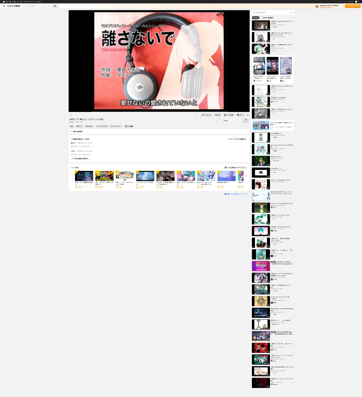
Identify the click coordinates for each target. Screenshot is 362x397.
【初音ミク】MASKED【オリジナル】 (281, 286)
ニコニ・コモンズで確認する (237, 139)
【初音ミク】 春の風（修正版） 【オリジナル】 (281, 239)
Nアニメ (33, 1)
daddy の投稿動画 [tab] (268, 17)
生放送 (14, 1)
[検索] (55, 6)
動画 (7, 1)
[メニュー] (248, 115)
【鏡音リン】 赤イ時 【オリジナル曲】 (281, 344)
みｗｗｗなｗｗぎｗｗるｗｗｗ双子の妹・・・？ (282, 146)
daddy (226, 120)
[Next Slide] (245, 175)
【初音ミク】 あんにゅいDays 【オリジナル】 (282, 87)
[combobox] (37, 6)
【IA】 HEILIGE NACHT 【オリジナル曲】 (282, 368)
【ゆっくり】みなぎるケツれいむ (281, 180)
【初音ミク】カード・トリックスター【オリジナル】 (282, 356)
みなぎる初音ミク (276, 133)
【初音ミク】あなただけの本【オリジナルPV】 (282, 22)
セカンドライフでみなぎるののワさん (282, 203)
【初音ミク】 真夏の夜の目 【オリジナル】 (281, 45)
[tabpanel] (272, 204)
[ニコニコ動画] (13, 6)
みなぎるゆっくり (276, 168)
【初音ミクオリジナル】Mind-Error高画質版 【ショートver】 (282, 274)
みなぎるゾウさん (276, 157)
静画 (10, 1)
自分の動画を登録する (81, 158)
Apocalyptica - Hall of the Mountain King (282, 309)
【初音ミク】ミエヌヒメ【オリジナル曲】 (282, 379)
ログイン (340, 1)
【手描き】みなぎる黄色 (278, 97)
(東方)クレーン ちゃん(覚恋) (280, 320)
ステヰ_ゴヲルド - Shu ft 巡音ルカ (272, 77)
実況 (29, 1)
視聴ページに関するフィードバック (237, 194)
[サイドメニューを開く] (4, 6)
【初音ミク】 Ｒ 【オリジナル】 (280, 215)
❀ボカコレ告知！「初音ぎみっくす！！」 (258, 77)
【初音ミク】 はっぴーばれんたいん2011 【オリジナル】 (281, 34)
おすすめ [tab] (255, 17)
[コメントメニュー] (291, 12)
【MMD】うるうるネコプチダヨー (281, 227)
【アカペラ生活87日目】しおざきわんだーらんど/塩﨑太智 (285, 77)
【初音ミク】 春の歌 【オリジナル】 (281, 109)
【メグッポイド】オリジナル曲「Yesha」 (280, 298)
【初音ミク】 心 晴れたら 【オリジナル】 (282, 251)
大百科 (25, 1)
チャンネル (20, 1)
